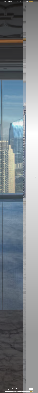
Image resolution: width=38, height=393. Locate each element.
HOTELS (9, 1)
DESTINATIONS (5, 1)
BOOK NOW (32, 391)
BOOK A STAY (31, 1)
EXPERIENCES (11, 1)
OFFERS (14, 1)
